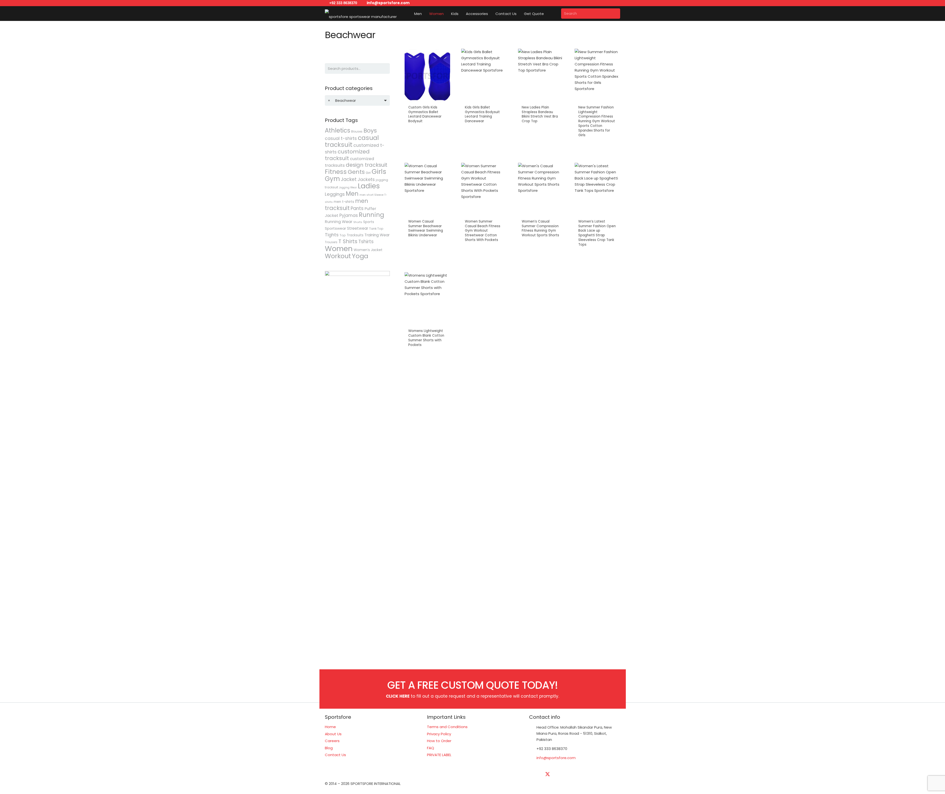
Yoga (360, 256)
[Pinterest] (597, 774)
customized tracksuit (347, 155)
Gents (356, 172)
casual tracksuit (352, 141)
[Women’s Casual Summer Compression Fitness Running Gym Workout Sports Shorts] (541, 212)
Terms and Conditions (447, 726)
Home (330, 726)
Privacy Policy (439, 733)
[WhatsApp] (609, 774)
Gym (332, 178)
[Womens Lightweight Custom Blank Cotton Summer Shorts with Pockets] (427, 316)
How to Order (439, 740)
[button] (425, 13)
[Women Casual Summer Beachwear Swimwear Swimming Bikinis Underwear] (427, 212)
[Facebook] (535, 774)
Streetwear (357, 228)
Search (384, 68)
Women (339, 248)
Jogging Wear (348, 187)
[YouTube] (572, 774)
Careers (332, 740)
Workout (338, 256)
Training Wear (377, 235)
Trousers (331, 242)
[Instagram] (584, 774)
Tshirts (366, 241)
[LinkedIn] (560, 774)
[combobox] (357, 100)
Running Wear (338, 222)
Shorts (357, 222)
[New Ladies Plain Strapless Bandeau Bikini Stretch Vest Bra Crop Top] (541, 100)
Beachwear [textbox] (342, 100)
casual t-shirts (341, 138)
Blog (329, 747)
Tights (332, 235)
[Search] (615, 13)
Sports (368, 222)
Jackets (366, 179)
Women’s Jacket (368, 249)
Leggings (335, 194)
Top (343, 235)
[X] (547, 774)
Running (371, 214)
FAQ (430, 747)
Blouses (356, 132)
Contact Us (335, 754)
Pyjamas (348, 215)
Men (352, 194)
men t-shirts (344, 201)
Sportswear (335, 228)
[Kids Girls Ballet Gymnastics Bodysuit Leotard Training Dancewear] (484, 100)
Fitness (336, 171)
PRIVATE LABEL (439, 754)
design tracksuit (366, 164)
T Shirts (347, 241)
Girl (368, 173)
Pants (357, 208)
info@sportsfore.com (556, 757)
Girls (379, 171)
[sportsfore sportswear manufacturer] (361, 13)
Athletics (337, 130)
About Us (333, 733)
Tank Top (376, 228)
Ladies (369, 186)
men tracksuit (346, 204)
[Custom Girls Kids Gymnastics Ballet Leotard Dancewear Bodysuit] (427, 100)
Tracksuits (355, 235)
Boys (370, 130)
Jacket (349, 179)
